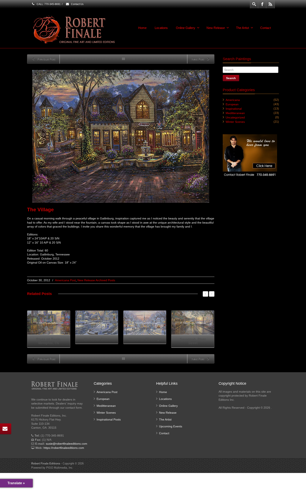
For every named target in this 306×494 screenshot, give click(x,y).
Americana (233, 100)
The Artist (242, 28)
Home (142, 28)
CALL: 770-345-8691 (48, 4)
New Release (215, 28)
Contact (265, 28)
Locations (161, 28)
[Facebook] (262, 4)
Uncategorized (235, 117)
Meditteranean (235, 113)
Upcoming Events (170, 426)
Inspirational (234, 108)
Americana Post (65, 280)
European (232, 104)
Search (231, 78)
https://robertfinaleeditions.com (64, 447)
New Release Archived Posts (96, 280)
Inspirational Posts (109, 419)
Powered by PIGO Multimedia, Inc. (52, 467)
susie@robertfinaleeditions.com (66, 443)
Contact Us (76, 4)
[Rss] (270, 4)
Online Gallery (185, 28)
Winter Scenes (235, 121)
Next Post (198, 59)
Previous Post (45, 59)
